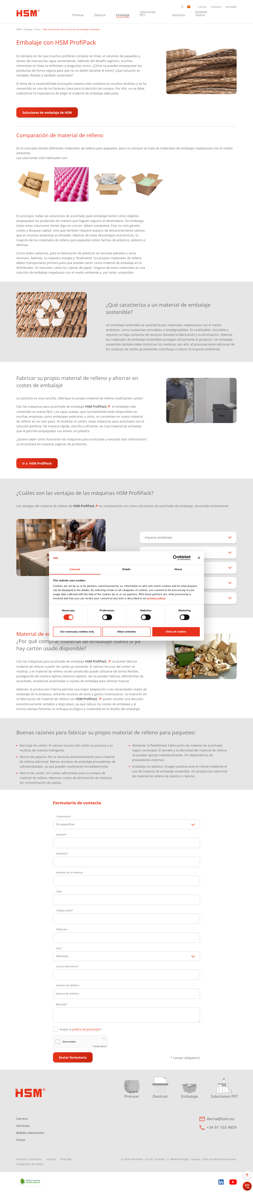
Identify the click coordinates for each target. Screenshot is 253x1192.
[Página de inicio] (30, 1092)
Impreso (51, 1159)
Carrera (202, 6)
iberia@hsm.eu (220, 1118)
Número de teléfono (67, 985)
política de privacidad (86, 1029)
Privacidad (66, 1159)
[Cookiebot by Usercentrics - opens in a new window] (175, 558)
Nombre (61, 834)
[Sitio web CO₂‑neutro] (30, 1182)
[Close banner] (199, 558)
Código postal (64, 910)
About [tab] (178, 569)
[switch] (107, 617)
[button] (182, 6)
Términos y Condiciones (29, 1159)
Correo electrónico (66, 966)
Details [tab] (126, 569)
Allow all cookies (176, 631)
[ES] (189, 7)
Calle (59, 891)
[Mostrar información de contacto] (247, 1186)
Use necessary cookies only (77, 631)
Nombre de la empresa (69, 872)
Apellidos (61, 853)
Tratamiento (63, 816)
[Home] (28, 13)
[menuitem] (78, 13)
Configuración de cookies (29, 1164)
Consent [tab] (75, 569)
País (58, 948)
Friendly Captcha (99, 1046)
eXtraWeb (231, 6)
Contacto (216, 6)
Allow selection (126, 631)
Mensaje (61, 1004)
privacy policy (156, 598)
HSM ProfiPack (95, 406)
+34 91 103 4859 (222, 1127)
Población (61, 929)
